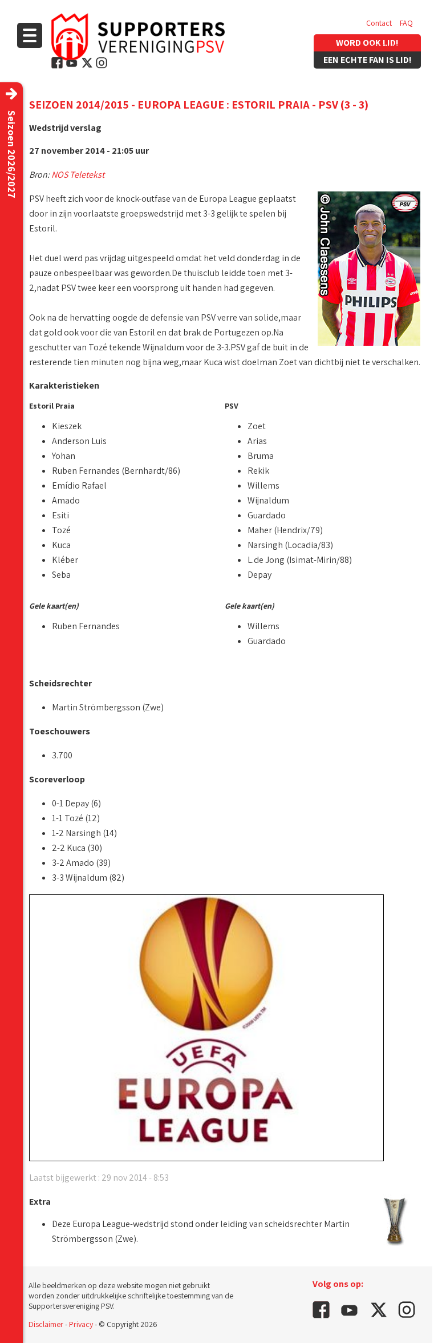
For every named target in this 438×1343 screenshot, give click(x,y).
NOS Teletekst (77, 175)
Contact (379, 23)
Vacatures (382, 46)
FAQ (406, 23)
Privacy (81, 1324)
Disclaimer (46, 1324)
